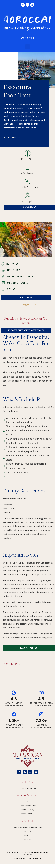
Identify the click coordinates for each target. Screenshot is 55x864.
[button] (27, 46)
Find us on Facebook (13, 727)
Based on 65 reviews (13, 706)
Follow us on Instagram (41, 727)
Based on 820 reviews (41, 706)
